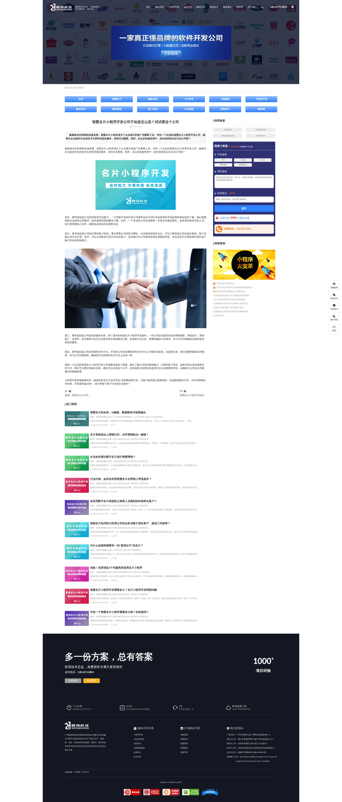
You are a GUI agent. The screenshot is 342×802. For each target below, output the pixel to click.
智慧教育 (184, 744)
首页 (75, 88)
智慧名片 (117, 99)
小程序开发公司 (260, 130)
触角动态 (153, 99)
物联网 (261, 109)
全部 (80, 99)
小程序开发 (261, 99)
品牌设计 (137, 752)
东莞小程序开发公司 (121, 483)
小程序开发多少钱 (227, 136)
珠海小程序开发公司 (121, 528)
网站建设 (117, 109)
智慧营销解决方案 (103, 417)
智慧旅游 (184, 735)
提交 (244, 208)
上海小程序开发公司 (121, 461)
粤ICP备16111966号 (175, 782)
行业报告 (189, 109)
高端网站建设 (139, 748)
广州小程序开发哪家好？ (123, 417)
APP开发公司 (260, 136)
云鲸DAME (85, 772)
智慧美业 (184, 739)
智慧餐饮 (184, 748)
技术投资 (137, 757)
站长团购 (77, 772)
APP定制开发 (139, 739)
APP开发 (189, 99)
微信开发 (81, 109)
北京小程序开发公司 (121, 439)
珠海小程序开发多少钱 (122, 572)
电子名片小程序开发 (154, 417)
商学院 (80, 88)
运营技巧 (225, 109)
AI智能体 (225, 99)
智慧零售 (184, 752)
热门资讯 (153, 109)
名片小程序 (139, 417)
